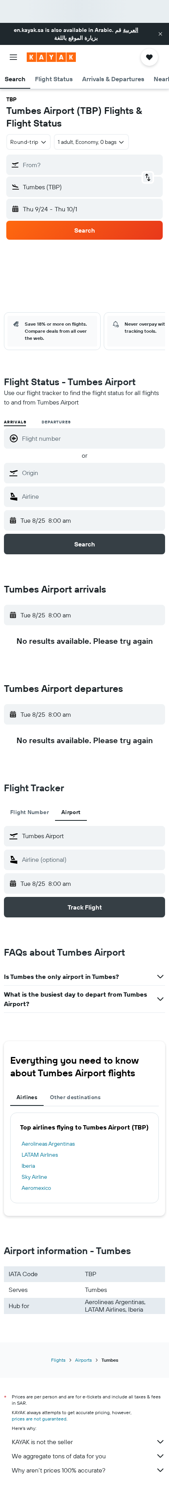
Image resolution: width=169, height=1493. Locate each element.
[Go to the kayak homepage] (51, 57)
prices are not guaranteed (39, 1419)
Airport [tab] (71, 812)
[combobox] (91, 472)
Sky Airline (34, 1176)
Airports (83, 1360)
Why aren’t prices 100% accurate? (58, 1470)
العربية (130, 30)
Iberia (28, 1165)
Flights (58, 1360)
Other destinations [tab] (75, 1097)
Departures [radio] (56, 422)
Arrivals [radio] (15, 422)
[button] (160, 34)
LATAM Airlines (40, 1154)
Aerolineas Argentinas (48, 1143)
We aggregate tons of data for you (59, 1456)
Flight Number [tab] (29, 812)
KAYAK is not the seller (42, 1442)
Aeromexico (36, 1187)
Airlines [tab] (27, 1097)
